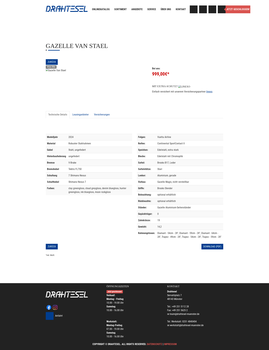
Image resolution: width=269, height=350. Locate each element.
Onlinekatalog (101, 9)
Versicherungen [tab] (102, 114)
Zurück (52, 61)
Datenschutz (154, 344)
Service (151, 9)
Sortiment (120, 9)
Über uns (166, 9)
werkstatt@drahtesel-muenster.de (187, 325)
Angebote (137, 9)
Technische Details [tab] (57, 114)
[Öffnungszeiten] (222, 9)
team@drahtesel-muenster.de (184, 314)
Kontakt (181, 9)
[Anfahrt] (212, 9)
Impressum (170, 344)
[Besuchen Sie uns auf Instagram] (203, 9)
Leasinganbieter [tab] (80, 114)
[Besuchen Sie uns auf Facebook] (194, 9)
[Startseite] (67, 9)
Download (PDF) (212, 246)
